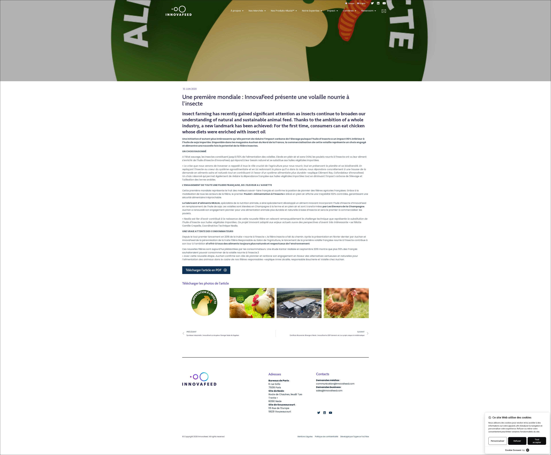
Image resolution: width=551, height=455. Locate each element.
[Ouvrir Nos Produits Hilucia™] (296, 10)
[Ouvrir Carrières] (355, 10)
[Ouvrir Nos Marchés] (265, 10)
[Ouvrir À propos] (243, 10)
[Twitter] (372, 3)
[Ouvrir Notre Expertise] (321, 10)
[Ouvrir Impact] (337, 10)
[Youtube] (384, 3)
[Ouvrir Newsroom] (375, 10)
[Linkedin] (378, 3)
